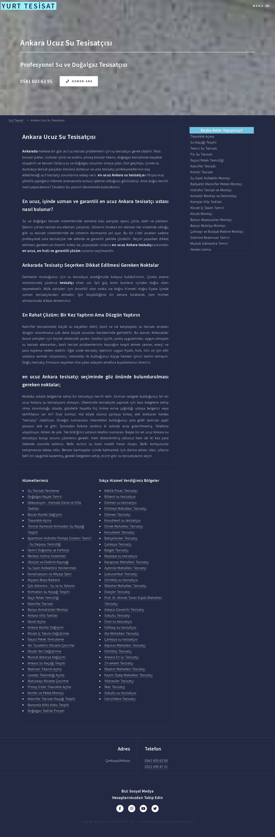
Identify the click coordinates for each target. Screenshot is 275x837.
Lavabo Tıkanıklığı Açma (46, 675)
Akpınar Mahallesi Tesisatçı (125, 645)
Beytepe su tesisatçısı (120, 556)
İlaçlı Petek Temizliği (43, 597)
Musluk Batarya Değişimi (47, 657)
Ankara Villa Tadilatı (43, 615)
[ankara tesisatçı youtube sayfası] (143, 808)
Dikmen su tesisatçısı (120, 502)
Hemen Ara (82, 81)
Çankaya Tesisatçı (118, 544)
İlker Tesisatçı (114, 687)
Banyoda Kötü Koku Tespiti (48, 705)
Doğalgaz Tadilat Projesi (46, 710)
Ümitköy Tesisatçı (118, 651)
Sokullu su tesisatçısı (120, 693)
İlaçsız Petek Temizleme (46, 639)
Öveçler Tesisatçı (117, 591)
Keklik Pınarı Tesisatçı (121, 490)
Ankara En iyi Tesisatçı (121, 657)
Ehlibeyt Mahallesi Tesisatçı (125, 508)
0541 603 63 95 (156, 760)
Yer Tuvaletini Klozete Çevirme (51, 645)
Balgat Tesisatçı (116, 550)
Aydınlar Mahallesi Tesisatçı (125, 568)
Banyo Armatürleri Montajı (48, 609)
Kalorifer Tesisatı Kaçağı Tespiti (52, 698)
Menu (258, 6)
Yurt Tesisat (16, 120)
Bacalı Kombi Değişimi (45, 514)
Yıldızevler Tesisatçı (119, 681)
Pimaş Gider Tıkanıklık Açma (49, 687)
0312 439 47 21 (156, 766)
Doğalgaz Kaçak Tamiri (45, 496)
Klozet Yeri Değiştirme (44, 651)
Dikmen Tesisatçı (117, 514)
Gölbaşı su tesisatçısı (120, 627)
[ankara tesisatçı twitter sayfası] (155, 808)
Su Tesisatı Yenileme (43, 490)
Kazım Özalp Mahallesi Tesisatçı (128, 675)
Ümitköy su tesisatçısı (121, 580)
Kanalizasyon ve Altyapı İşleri (50, 574)
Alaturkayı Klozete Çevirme (48, 681)
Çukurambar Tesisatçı (121, 574)
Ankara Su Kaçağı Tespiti (47, 663)
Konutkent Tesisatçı (119, 532)
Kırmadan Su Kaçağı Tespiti (49, 591)
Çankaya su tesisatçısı (121, 639)
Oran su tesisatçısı (118, 621)
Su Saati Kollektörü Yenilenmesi (52, 568)
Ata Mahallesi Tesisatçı (121, 633)
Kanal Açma (37, 621)
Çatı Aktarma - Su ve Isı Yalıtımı (51, 585)
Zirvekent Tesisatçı (118, 663)
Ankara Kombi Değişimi (46, 627)
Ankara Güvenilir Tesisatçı (124, 609)
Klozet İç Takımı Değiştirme (48, 633)
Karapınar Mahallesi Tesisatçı (126, 562)
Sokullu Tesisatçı (117, 615)
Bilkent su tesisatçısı (120, 496)
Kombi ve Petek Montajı (46, 693)
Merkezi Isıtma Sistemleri (47, 556)
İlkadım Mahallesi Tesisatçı (124, 669)
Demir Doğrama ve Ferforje (48, 550)
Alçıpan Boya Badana (44, 580)
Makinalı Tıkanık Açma (45, 669)
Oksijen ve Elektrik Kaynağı (48, 562)
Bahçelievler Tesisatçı (121, 538)
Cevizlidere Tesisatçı (120, 698)
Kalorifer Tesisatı (40, 603)
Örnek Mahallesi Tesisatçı (123, 526)
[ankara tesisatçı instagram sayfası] (131, 808)
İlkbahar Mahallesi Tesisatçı (125, 585)
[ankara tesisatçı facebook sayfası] (119, 808)
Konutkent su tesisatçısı (122, 520)
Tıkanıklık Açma (40, 520)
